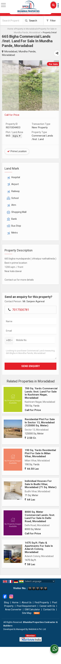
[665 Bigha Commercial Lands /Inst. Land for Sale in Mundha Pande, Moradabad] (30, 110)
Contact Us (49, 609)
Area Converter (13, 609)
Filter (52, 20)
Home (10, 29)
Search (32, 20)
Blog (6, 602)
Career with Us (47, 606)
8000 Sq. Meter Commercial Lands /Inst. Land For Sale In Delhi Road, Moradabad (40, 516)
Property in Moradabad (26, 29)
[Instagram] (11, 596)
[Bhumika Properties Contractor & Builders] (28, 7)
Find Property (42, 602)
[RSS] (37, 613)
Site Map (27, 613)
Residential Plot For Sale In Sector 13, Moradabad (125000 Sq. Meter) (40, 422)
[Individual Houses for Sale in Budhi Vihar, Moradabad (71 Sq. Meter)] (13, 490)
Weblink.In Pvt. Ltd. (37, 629)
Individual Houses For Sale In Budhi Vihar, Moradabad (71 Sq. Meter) (40, 484)
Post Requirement (26, 606)
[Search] (53, 5)
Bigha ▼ (17, 136)
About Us (27, 602)
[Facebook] (5, 596)
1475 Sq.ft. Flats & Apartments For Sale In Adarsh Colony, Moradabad (39, 547)
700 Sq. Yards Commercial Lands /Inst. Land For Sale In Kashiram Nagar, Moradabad (41, 393)
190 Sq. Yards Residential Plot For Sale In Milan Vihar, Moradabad (40, 453)
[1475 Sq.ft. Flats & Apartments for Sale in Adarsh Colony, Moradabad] (13, 554)
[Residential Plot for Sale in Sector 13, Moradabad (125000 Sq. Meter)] (13, 429)
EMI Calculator (32, 609)
